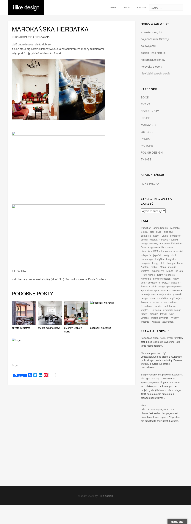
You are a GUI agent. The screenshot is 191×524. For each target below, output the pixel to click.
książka (159, 259)
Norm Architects (166, 274)
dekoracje (175, 235)
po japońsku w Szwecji (155, 39)
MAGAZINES (149, 125)
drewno (164, 239)
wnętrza (145, 321)
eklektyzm (156, 243)
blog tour (168, 231)
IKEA (155, 251)
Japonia (147, 255)
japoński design (161, 255)
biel (152, 231)
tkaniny (154, 314)
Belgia (144, 231)
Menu (163, 267)
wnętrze (156, 321)
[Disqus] (71, 438)
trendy (163, 314)
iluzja (15, 365)
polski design (158, 286)
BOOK (145, 97)
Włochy (174, 317)
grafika (155, 247)
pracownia (160, 290)
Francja (145, 247)
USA (171, 314)
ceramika (146, 235)
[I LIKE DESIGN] (26, 4)
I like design (105, 496)
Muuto (169, 271)
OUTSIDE (147, 132)
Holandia (145, 251)
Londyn (171, 263)
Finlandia (176, 243)
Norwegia (146, 278)
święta (144, 302)
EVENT (145, 104)
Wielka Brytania (159, 317)
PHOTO (146, 139)
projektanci (174, 290)
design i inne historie (153, 53)
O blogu (126, 7)
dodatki (154, 239)
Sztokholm (146, 306)
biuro (158, 231)
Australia (175, 228)
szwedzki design (172, 310)
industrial (178, 251)
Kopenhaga (147, 259)
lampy (155, 263)
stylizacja (175, 298)
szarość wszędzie (152, 32)
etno (166, 243)
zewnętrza (167, 321)
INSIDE (145, 118)
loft (163, 263)
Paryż (165, 282)
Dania (165, 235)
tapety (144, 314)
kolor (175, 255)
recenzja (145, 294)
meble (154, 267)
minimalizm (158, 271)
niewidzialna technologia (155, 73)
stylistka (163, 298)
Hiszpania (166, 247)
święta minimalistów (49, 327)
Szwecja (156, 310)
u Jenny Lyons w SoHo (73, 329)
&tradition (146, 228)
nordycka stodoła (151, 66)
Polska (144, 286)
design (144, 239)
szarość (154, 302)
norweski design (161, 278)
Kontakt (141, 7)
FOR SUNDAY (150, 111)
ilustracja (165, 251)
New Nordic (149, 274)
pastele (175, 282)
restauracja (158, 294)
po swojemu (148, 46)
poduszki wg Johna (100, 327)
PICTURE (147, 145)
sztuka (158, 306)
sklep (153, 298)
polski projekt (174, 286)
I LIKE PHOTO (150, 183)
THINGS (146, 159)
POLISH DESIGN (152, 152)
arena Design (161, 228)
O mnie (112, 7)
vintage (145, 317)
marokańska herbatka (50, 29)
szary (164, 302)
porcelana (148, 290)
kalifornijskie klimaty (153, 59)
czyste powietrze (21, 327)
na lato (179, 271)
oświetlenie (154, 282)
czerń (156, 235)
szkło (173, 302)
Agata (45, 36)
